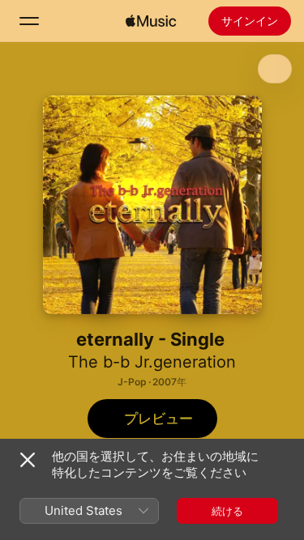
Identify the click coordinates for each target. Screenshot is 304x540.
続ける (227, 510)
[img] (151, 21)
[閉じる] (27, 460)
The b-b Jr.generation (152, 362)
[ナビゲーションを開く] (29, 21)
